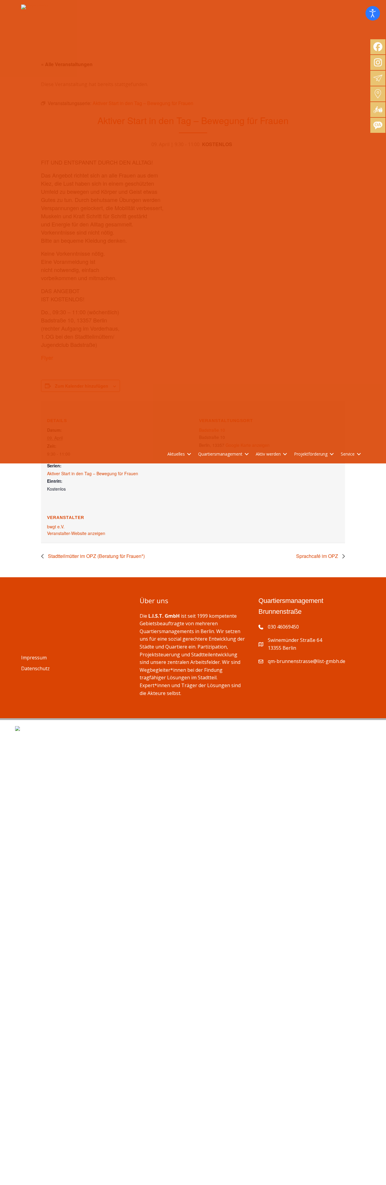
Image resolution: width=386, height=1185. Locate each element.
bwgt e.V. (56, 527)
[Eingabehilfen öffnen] (372, 13)
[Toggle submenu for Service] (358, 453)
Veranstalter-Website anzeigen (76, 533)
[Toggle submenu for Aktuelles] (189, 453)
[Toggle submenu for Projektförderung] (331, 453)
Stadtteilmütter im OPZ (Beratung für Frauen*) (96, 555)
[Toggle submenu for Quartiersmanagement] (246, 453)
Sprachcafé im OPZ (317, 555)
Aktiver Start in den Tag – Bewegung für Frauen (92, 473)
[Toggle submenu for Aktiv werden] (285, 453)
